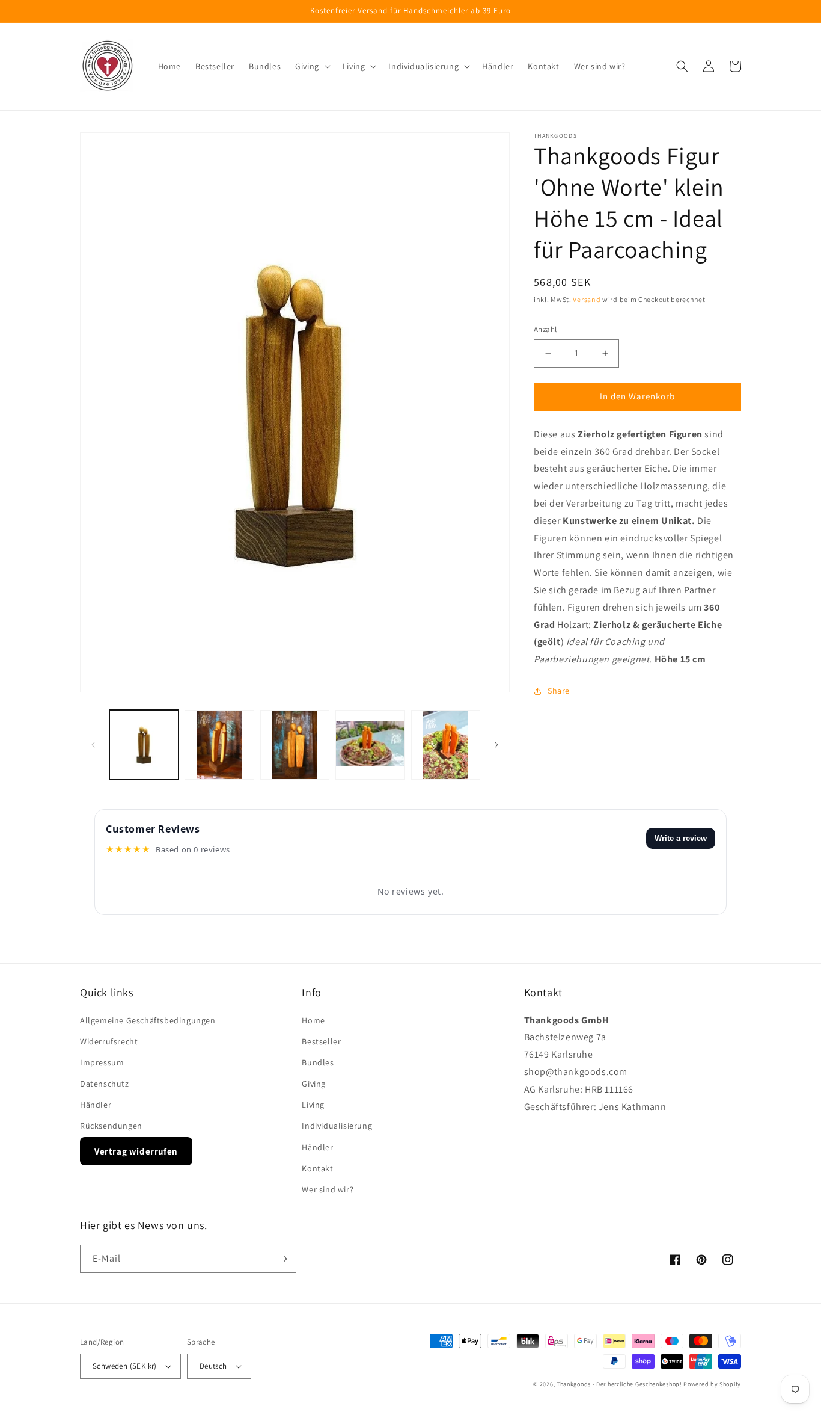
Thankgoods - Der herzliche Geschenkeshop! (619, 1384)
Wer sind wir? (327, 1189)
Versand (586, 299)
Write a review (681, 838)
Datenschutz (104, 1083)
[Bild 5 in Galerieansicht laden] (445, 744)
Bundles (318, 1062)
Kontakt (317, 1168)
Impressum (102, 1062)
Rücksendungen (111, 1125)
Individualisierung (337, 1125)
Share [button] (559, 690)
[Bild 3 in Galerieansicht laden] (294, 744)
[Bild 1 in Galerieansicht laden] (144, 744)
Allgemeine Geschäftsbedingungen (148, 1020)
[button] (311, 66)
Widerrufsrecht (109, 1041)
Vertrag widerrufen (136, 1151)
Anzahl (545, 329)
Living (313, 1104)
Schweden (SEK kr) (125, 1366)
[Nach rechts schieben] (496, 745)
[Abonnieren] (282, 1259)
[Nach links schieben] (93, 745)
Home (313, 1020)
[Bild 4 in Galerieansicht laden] (369, 744)
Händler (95, 1104)
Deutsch (213, 1366)
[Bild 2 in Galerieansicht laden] (219, 744)
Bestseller (321, 1041)
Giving (314, 1083)
